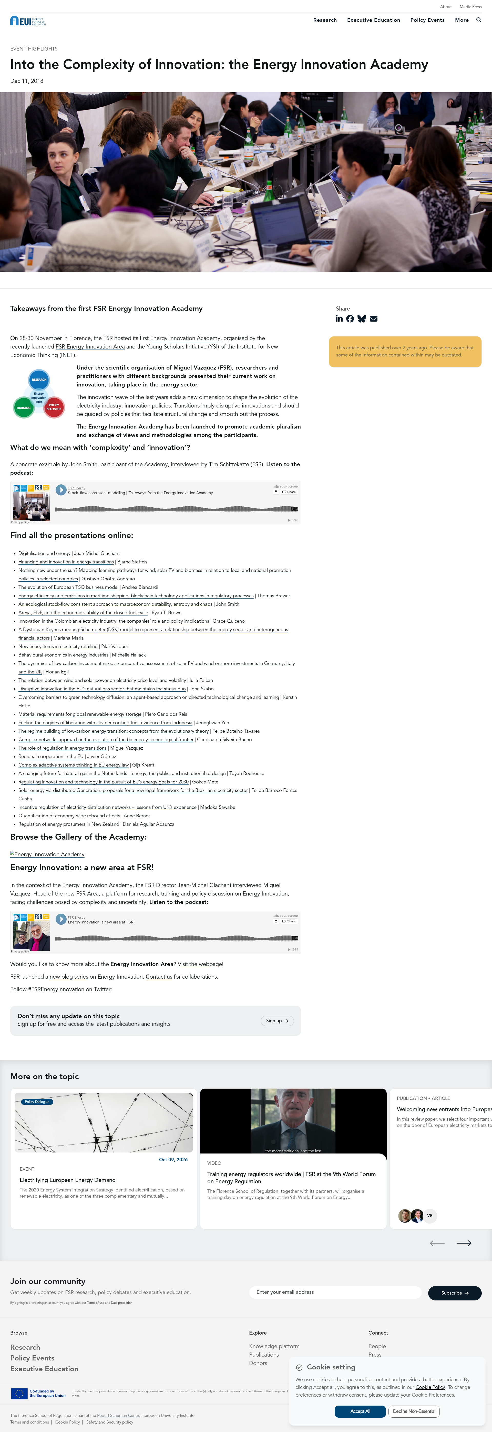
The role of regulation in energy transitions (62, 748)
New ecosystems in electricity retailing (58, 646)
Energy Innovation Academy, (186, 338)
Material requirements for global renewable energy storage (79, 714)
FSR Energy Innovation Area (90, 347)
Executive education (373, 20)
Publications (264, 1355)
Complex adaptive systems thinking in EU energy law (73, 765)
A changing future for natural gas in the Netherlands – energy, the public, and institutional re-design (122, 773)
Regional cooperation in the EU (51, 756)
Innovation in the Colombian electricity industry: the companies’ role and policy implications (113, 621)
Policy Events (428, 20)
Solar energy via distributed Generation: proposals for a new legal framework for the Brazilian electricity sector (133, 790)
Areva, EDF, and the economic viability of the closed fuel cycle (83, 613)
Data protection (121, 1303)
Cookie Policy (67, 1422)
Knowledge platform (274, 1346)
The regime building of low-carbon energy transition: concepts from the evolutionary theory (113, 731)
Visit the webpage (200, 964)
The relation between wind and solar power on (67, 680)
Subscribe (452, 1293)
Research (325, 20)
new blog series (69, 977)
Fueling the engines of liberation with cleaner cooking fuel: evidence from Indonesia (105, 723)
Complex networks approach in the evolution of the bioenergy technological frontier (105, 740)
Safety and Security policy (109, 1422)
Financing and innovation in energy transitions (66, 562)
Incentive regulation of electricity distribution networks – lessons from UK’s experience (107, 807)
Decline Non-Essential (414, 1411)
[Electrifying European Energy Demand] (104, 1122)
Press (374, 1355)
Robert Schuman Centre (118, 1416)
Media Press (471, 7)
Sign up (274, 1021)
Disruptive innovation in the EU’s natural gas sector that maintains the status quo (102, 689)
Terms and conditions (29, 1422)
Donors (258, 1363)
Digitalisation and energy (44, 553)
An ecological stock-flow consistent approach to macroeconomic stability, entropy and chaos (115, 604)
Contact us (159, 977)
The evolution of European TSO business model (68, 587)
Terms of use (96, 1303)
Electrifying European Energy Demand (68, 1180)
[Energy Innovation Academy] (47, 855)
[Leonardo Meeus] (417, 1216)
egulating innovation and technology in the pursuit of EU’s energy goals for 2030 (105, 782)
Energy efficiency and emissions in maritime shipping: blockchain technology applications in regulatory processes (136, 596)
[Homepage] (28, 20)
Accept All (360, 1411)
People (377, 1346)
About (446, 7)
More (462, 20)
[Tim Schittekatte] (405, 1216)
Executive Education (44, 1369)
